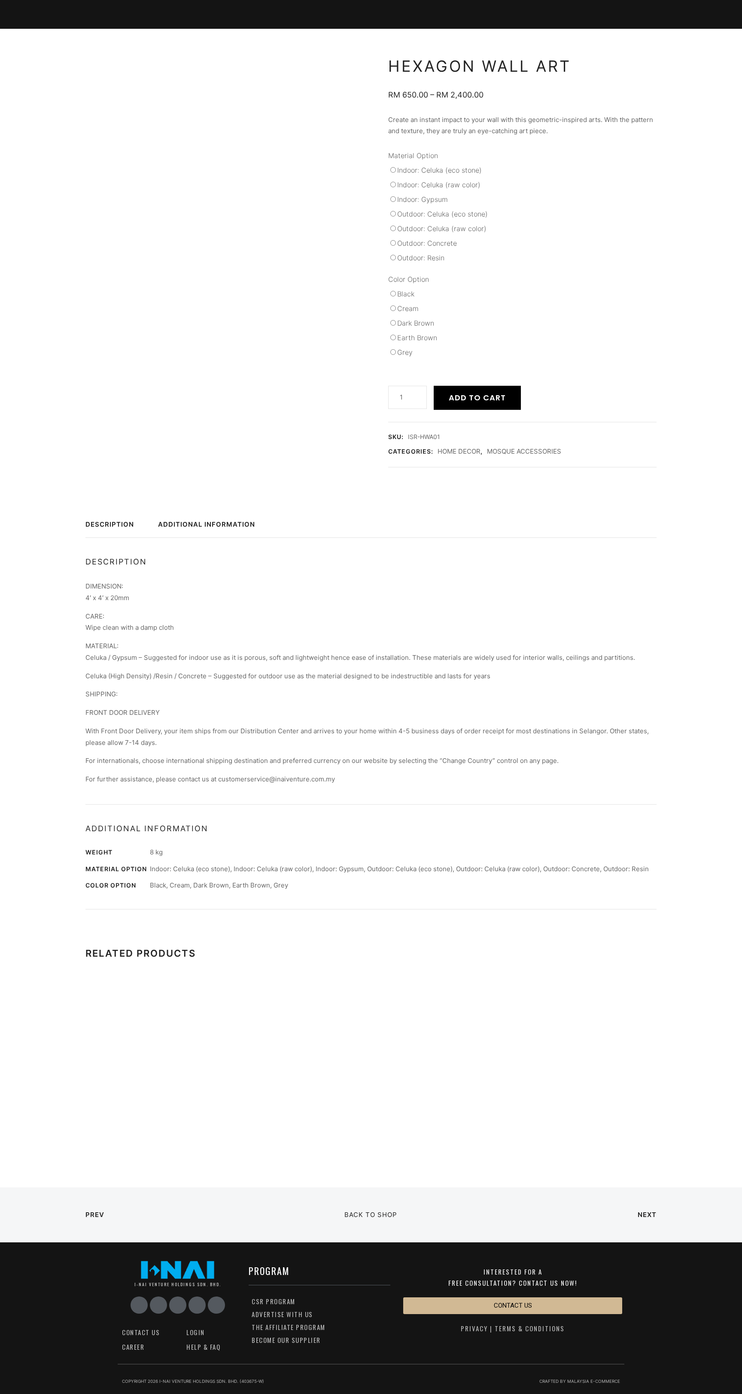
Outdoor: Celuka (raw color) (442, 228)
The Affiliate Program (288, 1327)
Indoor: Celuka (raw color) (438, 184)
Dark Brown (415, 323)
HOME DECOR (459, 451)
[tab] (113, 528)
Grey (405, 352)
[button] (512, 1305)
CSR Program (273, 1301)
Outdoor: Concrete (427, 243)
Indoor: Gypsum (422, 199)
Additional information (206, 524)
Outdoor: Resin (420, 257)
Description (109, 524)
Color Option (408, 279)
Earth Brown (417, 337)
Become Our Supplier (286, 1340)
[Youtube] (177, 1305)
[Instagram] (158, 1305)
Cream (408, 308)
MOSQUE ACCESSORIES (524, 451)
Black (405, 294)
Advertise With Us (282, 1314)
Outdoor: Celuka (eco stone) (442, 214)
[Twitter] (216, 1305)
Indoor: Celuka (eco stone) (439, 170)
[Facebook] (139, 1305)
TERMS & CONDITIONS (530, 1328)
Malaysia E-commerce (593, 1381)
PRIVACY (474, 1328)
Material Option (413, 155)
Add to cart (477, 397)
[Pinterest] (197, 1305)
